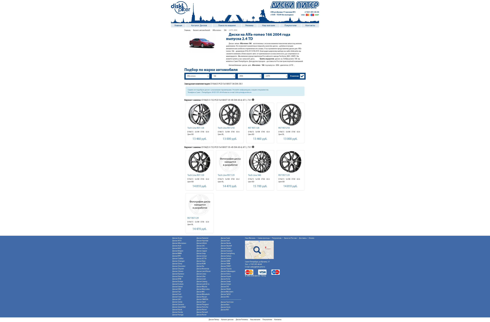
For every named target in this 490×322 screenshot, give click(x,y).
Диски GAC (176, 299)
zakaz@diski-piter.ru (257, 267)
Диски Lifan (201, 276)
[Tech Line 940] (260, 162)
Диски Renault (202, 312)
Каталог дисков (227, 320)
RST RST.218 (284, 128)
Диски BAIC (176, 248)
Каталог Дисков (199, 26)
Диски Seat (225, 241)
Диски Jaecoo (202, 248)
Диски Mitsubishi (203, 294)
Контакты (310, 26)
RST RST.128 (253, 128)
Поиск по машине (227, 26)
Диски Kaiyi (201, 261)
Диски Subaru (226, 256)
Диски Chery (177, 264)
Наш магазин (268, 26)
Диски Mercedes (203, 289)
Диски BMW (177, 253)
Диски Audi (176, 246)
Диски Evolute (177, 284)
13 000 (230, 139)
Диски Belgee (177, 251)
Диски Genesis (178, 305)
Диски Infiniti (202, 243)
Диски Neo (225, 305)
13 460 (200, 139)
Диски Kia (200, 266)
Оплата (311, 238)
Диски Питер (214, 320)
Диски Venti (225, 307)
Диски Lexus (201, 274)
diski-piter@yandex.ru (243, 92)
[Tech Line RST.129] (199, 162)
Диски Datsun (177, 276)
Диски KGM (201, 264)
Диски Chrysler (178, 269)
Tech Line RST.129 (195, 175)
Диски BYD (176, 256)
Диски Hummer (202, 238)
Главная (178, 26)
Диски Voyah (226, 276)
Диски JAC (201, 246)
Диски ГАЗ (225, 287)
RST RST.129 (284, 175)
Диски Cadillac (178, 259)
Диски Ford (176, 294)
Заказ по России (290, 238)
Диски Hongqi (177, 315)
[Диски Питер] (180, 8)
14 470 (230, 186)
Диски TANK (225, 264)
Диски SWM (225, 261)
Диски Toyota (226, 269)
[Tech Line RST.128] (199, 115)
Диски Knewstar (203, 269)
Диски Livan (201, 279)
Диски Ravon (202, 310)
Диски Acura (177, 238)
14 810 (200, 186)
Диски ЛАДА (226, 289)
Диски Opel (201, 302)
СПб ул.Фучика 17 (283, 12)
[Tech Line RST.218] (230, 115)
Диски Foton (177, 297)
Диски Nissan (202, 297)
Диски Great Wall (179, 307)
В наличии (294, 76)
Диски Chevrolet (178, 266)
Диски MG (201, 292)
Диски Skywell (226, 246)
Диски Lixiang (202, 282)
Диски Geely (177, 302)
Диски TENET (226, 266)
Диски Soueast (226, 251)
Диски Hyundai (202, 241)
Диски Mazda (202, 287)
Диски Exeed (177, 287)
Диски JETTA (201, 259)
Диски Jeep (201, 253)
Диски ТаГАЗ (226, 294)
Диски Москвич (227, 292)
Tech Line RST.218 (226, 128)
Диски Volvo (226, 274)
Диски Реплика (242, 320)
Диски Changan (178, 261)
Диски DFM (176, 279)
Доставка (302, 238)
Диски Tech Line (227, 302)
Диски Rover (201, 315)
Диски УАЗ (225, 297)
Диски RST (225, 310)
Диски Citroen (177, 271)
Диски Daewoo (178, 274)
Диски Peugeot (203, 305)
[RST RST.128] (260, 115)
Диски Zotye (226, 284)
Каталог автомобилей (201, 30)
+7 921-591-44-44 (311, 12)
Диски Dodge (177, 282)
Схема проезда (264, 238)
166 (224, 30)
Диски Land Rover (204, 271)
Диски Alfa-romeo (179, 243)
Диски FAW (176, 289)
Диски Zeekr (226, 282)
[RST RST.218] (290, 115)
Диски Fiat (176, 292)
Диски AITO (176, 241)
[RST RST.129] (290, 162)
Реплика (249, 26)
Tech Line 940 (254, 175)
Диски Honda (177, 312)
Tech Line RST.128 (195, 128)
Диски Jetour (202, 256)
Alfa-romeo (216, 30)
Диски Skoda (226, 243)
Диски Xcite (225, 279)
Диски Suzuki (226, 259)
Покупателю (291, 26)
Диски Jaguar (202, 251)
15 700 (260, 186)
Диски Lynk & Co (203, 284)
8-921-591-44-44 (218, 92)
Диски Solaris (226, 248)
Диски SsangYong (228, 253)
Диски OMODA (202, 299)
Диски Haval (177, 310)
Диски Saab (225, 238)
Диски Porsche (202, 307)
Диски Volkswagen (228, 271)
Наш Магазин (250, 238)
